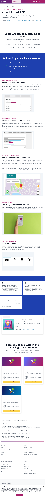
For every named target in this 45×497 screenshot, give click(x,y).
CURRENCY (4, 483)
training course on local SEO (28, 329)
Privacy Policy (24, 491)
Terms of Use (15, 488)
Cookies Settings (11, 494)
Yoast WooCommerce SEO (25, 20)
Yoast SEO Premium (12, 20)
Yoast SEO (3, 443)
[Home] (3, 6)
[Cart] (36, 1)
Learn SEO (26, 461)
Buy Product (11, 381)
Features (8, 6)
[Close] (43, 487)
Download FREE (16, 1)
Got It (19, 494)
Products (26, 443)
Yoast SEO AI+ (37, 20)
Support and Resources (6, 461)
